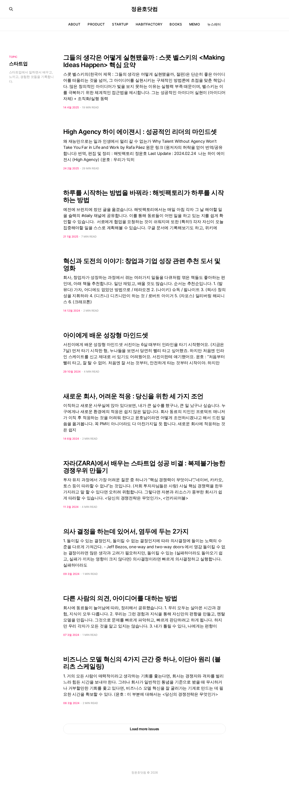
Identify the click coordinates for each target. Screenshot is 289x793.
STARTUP (120, 24)
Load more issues (144, 729)
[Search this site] (11, 9)
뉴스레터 (214, 24)
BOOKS (176, 24)
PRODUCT (96, 24)
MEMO (194, 24)
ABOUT (74, 24)
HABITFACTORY (149, 24)
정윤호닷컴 (144, 9)
